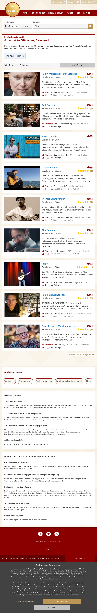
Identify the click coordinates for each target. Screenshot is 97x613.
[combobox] (64, 26)
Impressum (41, 541)
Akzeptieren (62, 601)
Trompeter (9, 381)
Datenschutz (55, 541)
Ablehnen (52, 607)
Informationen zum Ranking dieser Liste (82, 355)
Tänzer (70, 13)
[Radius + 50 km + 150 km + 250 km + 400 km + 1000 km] (27, 26)
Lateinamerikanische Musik (69, 381)
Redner (86, 13)
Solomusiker (38, 13)
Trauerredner (25, 381)
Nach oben (80, 558)
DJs (78, 13)
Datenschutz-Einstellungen (25, 601)
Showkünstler (55, 13)
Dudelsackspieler (44, 381)
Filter (75, 65)
